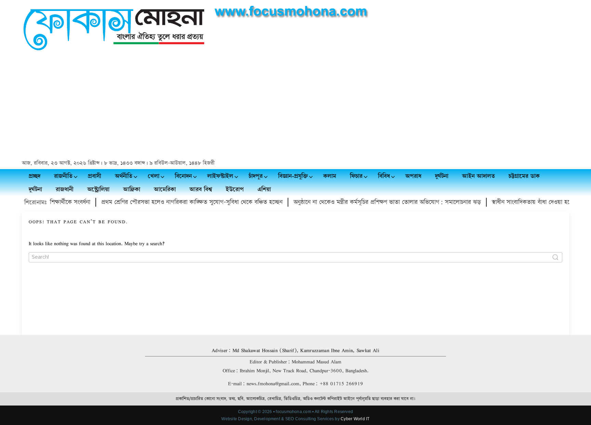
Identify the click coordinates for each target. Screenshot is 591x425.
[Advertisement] (295, 106)
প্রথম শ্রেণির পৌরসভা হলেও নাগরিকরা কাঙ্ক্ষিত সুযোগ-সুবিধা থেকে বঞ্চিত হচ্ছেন (183, 202)
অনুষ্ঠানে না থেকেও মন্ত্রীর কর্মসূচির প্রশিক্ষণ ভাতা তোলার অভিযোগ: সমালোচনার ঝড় (378, 202)
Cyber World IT (355, 418)
